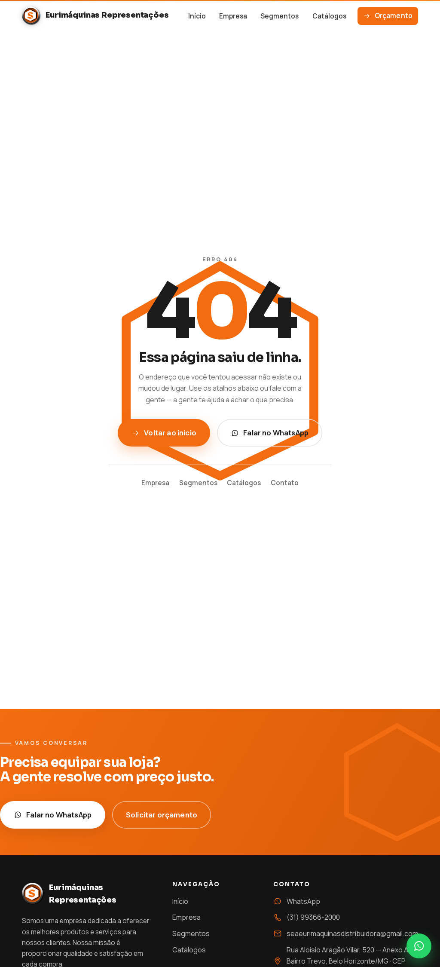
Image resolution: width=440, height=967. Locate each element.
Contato (285, 482)
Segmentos (279, 16)
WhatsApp (303, 901)
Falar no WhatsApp (276, 433)
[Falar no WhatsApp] (418, 945)
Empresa (233, 16)
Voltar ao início (170, 433)
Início (197, 16)
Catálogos (329, 16)
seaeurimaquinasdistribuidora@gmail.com (352, 933)
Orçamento (393, 15)
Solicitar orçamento (161, 815)
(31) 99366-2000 (313, 917)
